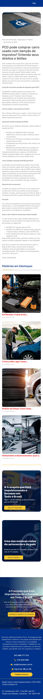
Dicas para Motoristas (9, 39)
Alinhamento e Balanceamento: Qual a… (21, 456)
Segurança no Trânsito (25, 39)
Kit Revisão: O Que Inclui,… (15, 315)
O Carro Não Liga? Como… (15, 362)
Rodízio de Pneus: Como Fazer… (17, 409)
